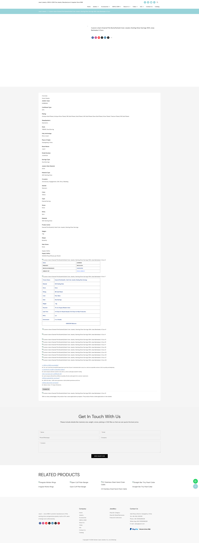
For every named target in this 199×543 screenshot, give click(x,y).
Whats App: (133, 521)
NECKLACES (80, 265)
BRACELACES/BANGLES (48, 268)
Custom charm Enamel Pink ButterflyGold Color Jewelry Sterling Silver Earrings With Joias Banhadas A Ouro (79, 11)
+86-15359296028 (142, 521)
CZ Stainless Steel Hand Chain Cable (114, 489)
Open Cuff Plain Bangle (78, 487)
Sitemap (113, 540)
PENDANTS (45, 265)
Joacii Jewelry (42, 11)
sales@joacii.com (140, 524)
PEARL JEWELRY (81, 271)
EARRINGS (79, 262)
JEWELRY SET (46, 271)
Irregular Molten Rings (46, 487)
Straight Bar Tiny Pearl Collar (142, 487)
